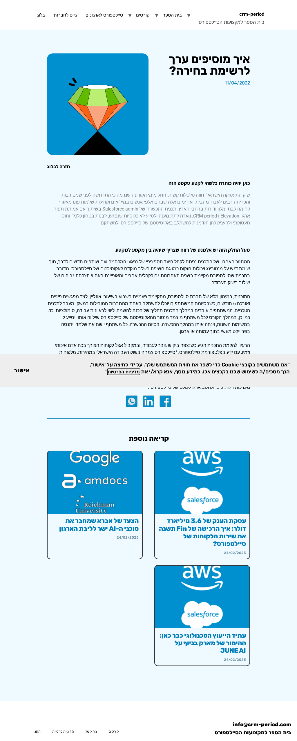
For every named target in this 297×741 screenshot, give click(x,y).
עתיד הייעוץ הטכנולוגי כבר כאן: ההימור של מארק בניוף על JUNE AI (203, 643)
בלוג (41, 15)
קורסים (143, 15)
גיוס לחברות (65, 15)
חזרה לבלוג (58, 166)
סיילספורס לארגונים (104, 15)
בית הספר (172, 15)
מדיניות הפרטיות (124, 372)
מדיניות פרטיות (63, 731)
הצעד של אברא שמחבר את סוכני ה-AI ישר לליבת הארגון (99, 524)
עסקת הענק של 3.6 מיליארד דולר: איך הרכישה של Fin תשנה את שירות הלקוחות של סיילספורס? (202, 532)
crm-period (252, 14)
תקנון (37, 731)
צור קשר (91, 731)
